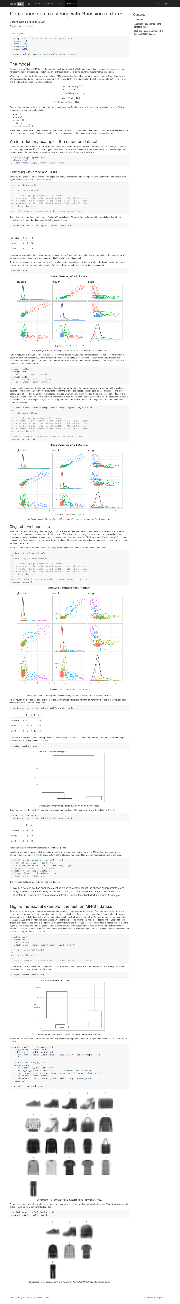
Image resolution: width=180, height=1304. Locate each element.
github (167, 3)
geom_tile (23, 1068)
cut (22, 815)
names (14, 372)
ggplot (22, 1065)
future (23, 38)
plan (22, 54)
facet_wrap (93, 1073)
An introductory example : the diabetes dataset (147, 25)
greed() (27, 177)
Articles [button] (70, 3)
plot (13, 746)
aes (31, 1068)
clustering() (17, 220)
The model (139, 19)
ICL (47, 860)
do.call (24, 1063)
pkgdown (161, 1297)
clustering (37, 226)
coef (24, 369)
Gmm (35, 185)
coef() (50, 355)
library (15, 38)
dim (13, 940)
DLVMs (75, 69)
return (17, 1081)
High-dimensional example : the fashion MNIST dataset (148, 32)
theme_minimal (41, 1076)
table (14, 226)
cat (13, 860)
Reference (48, 3)
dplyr (23, 44)
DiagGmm (42, 553)
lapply (26, 1052)
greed (13, 3)
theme (21, 1078)
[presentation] (65, 78)
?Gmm (31, 133)
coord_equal (24, 1076)
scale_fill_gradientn (29, 1070)
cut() (34, 810)
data (13, 158)
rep (34, 1055)
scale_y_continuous (63, 1073)
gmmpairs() (74, 262)
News (60, 3)
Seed (65, 945)
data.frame (21, 163)
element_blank (49, 1078)
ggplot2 (24, 46)
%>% (52, 226)
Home (37, 3)
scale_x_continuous (28, 1073)
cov (72, 408)
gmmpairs (15, 270)
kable (66, 226)
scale (31, 163)
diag (62, 408)
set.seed (15, 49)
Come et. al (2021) (42, 179)
